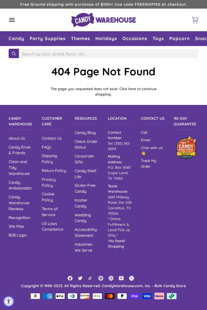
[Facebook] (70, 278)
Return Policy (54, 170)
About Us (17, 138)
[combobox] (108, 54)
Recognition (19, 217)
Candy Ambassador (20, 185)
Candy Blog (85, 132)
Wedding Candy (83, 217)
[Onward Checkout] (186, 147)
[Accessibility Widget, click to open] (9, 301)
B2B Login (18, 235)
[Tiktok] (90, 278)
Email (145, 140)
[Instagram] (111, 278)
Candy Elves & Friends (20, 150)
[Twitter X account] (131, 278)
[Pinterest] (100, 278)
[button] (16, 38)
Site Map (16, 226)
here (132, 88)
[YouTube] (121, 278)
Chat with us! (152, 147)
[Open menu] (17, 20)
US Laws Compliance (52, 226)
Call (144, 132)
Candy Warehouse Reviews (19, 202)
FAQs (46, 147)
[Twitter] (80, 278)
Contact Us (52, 138)
